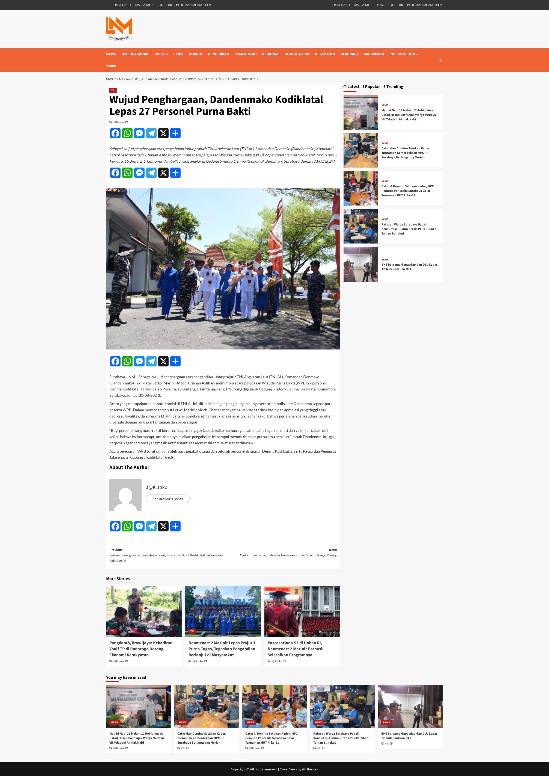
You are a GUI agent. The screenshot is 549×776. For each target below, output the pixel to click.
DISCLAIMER (144, 5)
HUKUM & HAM (297, 54)
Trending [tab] (394, 87)
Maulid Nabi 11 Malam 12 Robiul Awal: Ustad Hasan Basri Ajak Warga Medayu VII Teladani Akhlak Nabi (409, 115)
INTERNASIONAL (135, 54)
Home (380, 5)
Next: (288, 553)
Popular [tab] (372, 87)
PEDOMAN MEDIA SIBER (193, 5)
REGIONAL (270, 54)
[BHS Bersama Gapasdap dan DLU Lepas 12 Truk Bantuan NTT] (361, 264)
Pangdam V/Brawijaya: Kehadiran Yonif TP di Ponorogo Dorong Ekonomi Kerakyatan (140, 649)
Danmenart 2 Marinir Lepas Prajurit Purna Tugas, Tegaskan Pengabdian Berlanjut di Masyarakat (222, 649)
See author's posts (167, 498)
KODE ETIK (164, 5)
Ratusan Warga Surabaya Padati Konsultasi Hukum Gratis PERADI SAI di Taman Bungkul (409, 229)
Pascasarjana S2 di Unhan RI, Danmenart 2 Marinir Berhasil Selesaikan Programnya (296, 649)
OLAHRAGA (349, 54)
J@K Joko (118, 122)
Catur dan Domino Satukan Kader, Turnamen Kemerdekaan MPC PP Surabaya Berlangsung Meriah (406, 153)
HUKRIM (196, 54)
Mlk (183, 748)
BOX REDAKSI (121, 5)
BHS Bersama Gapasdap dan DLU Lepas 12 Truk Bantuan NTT (410, 266)
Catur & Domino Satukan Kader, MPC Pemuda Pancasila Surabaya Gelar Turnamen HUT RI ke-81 (408, 191)
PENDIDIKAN (218, 54)
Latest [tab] (353, 87)
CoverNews (288, 769)
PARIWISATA (374, 54)
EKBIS (178, 54)
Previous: (166, 555)
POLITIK (161, 54)
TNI (113, 90)
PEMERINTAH (245, 54)
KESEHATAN (325, 54)
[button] (440, 60)
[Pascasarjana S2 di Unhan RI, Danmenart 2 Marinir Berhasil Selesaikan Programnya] (302, 611)
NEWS (111, 54)
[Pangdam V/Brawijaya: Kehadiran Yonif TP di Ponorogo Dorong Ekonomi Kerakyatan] (144, 611)
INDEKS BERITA (402, 54)
